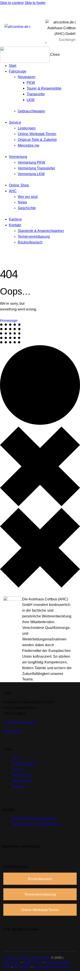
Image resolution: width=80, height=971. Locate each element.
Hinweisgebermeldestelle (52, 967)
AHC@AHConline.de (20, 722)
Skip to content (12, 3)
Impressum (11, 962)
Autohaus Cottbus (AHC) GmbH (26, 958)
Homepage (9, 320)
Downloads (22, 967)
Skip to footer (35, 3)
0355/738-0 (12, 732)
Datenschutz (33, 962)
